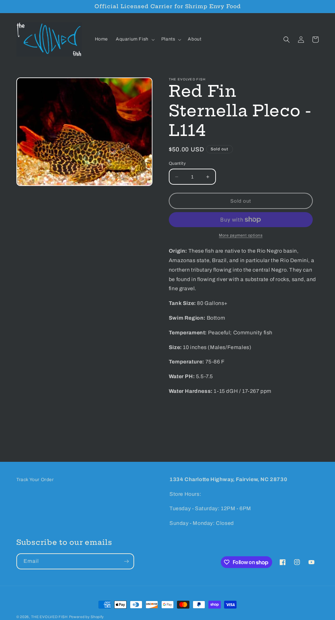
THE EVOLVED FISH (49, 617)
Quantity (177, 163)
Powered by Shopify (86, 617)
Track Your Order (35, 479)
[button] (134, 39)
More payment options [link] (240, 235)
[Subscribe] (126, 561)
